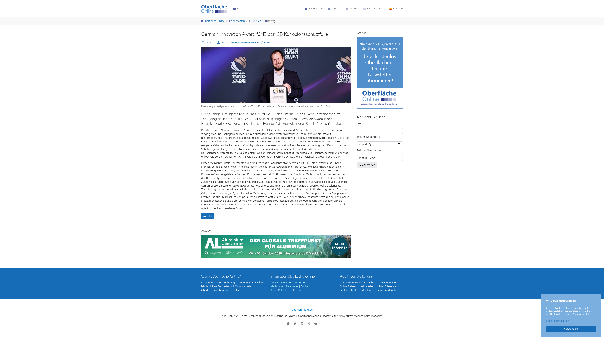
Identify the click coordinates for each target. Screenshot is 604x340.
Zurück (207, 215)
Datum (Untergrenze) (369, 136)
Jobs (273, 290)
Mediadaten (277, 286)
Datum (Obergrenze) (369, 150)
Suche (304, 286)
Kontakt (275, 282)
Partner (298, 290)
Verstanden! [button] (571, 328)
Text (359, 123)
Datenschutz (285, 290)
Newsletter (292, 286)
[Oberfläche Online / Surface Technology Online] (214, 8)
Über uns (286, 282)
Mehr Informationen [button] (557, 320)
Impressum (300, 282)
